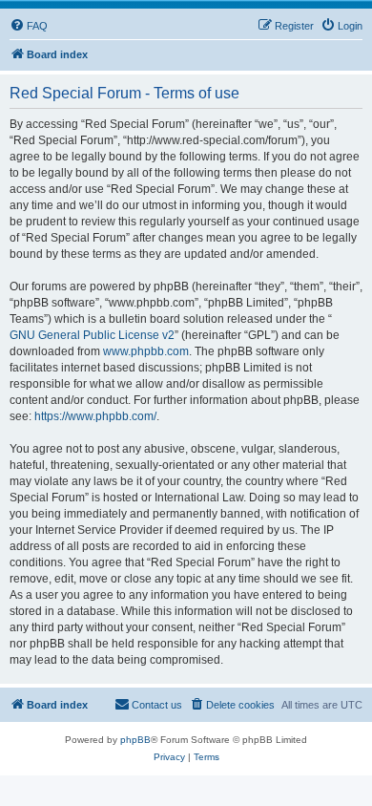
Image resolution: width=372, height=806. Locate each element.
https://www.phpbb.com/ (95, 416)
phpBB (135, 739)
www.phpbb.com (146, 351)
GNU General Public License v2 (92, 335)
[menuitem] (29, 25)
